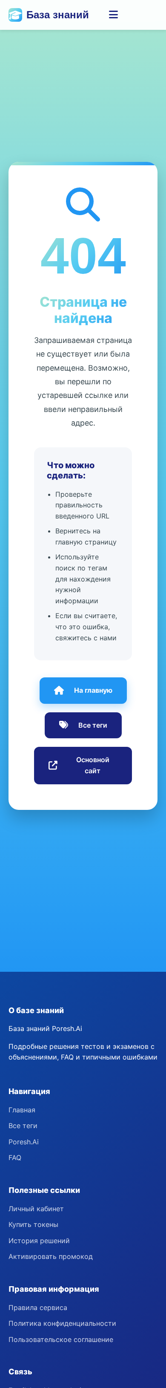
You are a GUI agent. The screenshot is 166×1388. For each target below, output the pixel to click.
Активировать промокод (51, 1256)
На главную (93, 690)
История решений (39, 1240)
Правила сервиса (38, 1307)
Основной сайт (92, 765)
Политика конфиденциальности (62, 1323)
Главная (22, 1110)
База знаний (57, 14)
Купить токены (33, 1224)
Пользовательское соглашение (61, 1339)
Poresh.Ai (24, 1141)
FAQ (15, 1157)
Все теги (92, 725)
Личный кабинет (36, 1208)
